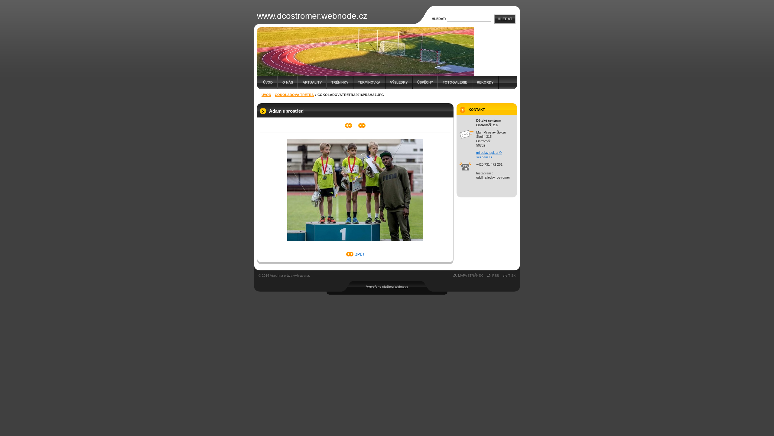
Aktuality (312, 82)
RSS (495, 275)
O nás (287, 82)
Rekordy (485, 82)
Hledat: (439, 19)
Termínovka (369, 82)
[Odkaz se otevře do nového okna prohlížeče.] (355, 243)
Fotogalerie (455, 82)
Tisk (511, 275)
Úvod (268, 82)
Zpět (359, 254)
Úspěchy (425, 82)
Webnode (401, 286)
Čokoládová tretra (294, 95)
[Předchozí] (349, 125)
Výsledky (399, 82)
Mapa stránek (470, 275)
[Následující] (362, 125)
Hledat (505, 19)
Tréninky (339, 82)
